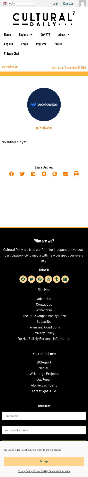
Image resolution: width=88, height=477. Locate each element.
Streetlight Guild (44, 391)
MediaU (44, 368)
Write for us (44, 310)
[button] (11, 174)
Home (7, 34)
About (61, 34)
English (11, 2)
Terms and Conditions (44, 327)
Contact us (44, 304)
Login (56, 3)
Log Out (8, 44)
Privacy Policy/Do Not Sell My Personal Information (44, 471)
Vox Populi (44, 379)
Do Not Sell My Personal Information (44, 338)
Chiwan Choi (11, 53)
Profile (58, 44)
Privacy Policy (44, 333)
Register (68, 3)
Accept (44, 461)
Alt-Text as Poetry (44, 385)
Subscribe (44, 321)
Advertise (44, 298)
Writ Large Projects (44, 373)
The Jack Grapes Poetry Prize (44, 316)
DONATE (45, 34)
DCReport (44, 362)
